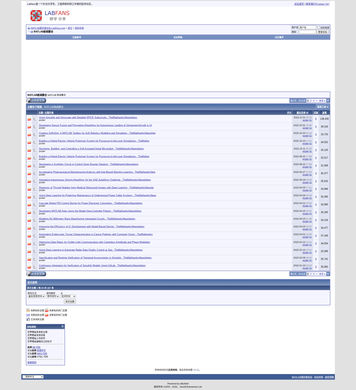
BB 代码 (36, 347)
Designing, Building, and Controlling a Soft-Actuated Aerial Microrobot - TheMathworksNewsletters (91, 148)
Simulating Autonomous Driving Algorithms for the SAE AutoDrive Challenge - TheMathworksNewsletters (95, 179)
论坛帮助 (178, 37)
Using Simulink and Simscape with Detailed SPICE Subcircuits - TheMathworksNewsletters (88, 117)
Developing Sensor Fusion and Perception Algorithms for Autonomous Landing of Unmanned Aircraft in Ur (95, 125)
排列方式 (32, 293)
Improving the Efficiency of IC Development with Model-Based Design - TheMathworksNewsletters (91, 226)
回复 (316, 112)
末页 (322, 101)
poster (42, 120)
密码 (294, 32)
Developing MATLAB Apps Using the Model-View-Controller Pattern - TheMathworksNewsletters (90, 211)
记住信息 (324, 28)
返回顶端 (329, 377)
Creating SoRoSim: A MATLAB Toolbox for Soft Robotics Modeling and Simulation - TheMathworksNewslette (97, 133)
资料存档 (79, 28)
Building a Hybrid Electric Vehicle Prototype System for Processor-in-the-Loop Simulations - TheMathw (94, 140)
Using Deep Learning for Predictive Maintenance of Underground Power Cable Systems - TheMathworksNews (97, 195)
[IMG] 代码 (42, 353)
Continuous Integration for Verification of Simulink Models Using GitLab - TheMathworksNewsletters (92, 265)
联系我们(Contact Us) (317, 4)
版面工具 (321, 107)
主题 (41, 112)
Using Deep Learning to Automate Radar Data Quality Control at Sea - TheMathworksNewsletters (91, 250)
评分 (289, 112)
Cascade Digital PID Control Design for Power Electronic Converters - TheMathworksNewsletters (91, 203)
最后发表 (301, 112)
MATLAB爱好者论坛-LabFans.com (48, 28)
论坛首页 (299, 4)
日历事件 (279, 37)
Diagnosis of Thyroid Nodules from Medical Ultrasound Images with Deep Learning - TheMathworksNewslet (96, 187)
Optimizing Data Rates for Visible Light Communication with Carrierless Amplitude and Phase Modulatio (94, 242)
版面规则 (31, 362)
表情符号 (41, 350)
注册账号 (76, 37)
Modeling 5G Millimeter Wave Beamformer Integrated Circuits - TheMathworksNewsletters (87, 218)
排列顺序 (50, 293)
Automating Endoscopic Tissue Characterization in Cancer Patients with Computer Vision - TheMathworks (96, 234)
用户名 (295, 27)
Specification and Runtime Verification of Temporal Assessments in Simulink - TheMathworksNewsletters (95, 257)
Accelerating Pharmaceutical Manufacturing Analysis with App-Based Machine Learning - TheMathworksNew (97, 172)
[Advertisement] (286, 15)
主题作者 (49, 112)
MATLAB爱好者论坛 (302, 377)
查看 (324, 112)
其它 (70, 28)
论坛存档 (318, 377)
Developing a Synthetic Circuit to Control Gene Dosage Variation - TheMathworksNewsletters (89, 164)
